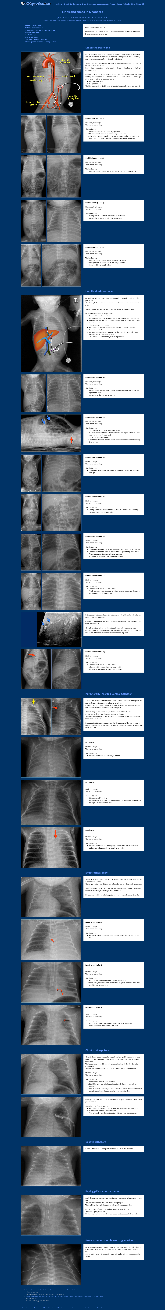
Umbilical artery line (33, 25)
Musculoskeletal (103, 4)
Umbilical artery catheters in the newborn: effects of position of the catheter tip (51, 1290)
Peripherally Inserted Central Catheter (40, 30)
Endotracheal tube (32, 32)
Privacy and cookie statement (75, 1308)
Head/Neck (91, 4)
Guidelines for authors (30, 1308)
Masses (138, 4)
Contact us (91, 1308)
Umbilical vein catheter (34, 28)
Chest (84, 4)
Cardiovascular (75, 4)
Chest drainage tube (32, 35)
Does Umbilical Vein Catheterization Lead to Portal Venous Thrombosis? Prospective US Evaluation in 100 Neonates (64, 1296)
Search (99, 1308)
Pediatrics (126, 4)
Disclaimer (51, 1308)
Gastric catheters (31, 37)
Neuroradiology (116, 4)
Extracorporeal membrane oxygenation (40, 42)
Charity (60, 1308)
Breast (66, 4)
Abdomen (59, 4)
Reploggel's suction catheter (36, 39)
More (133, 4)
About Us (42, 1308)
